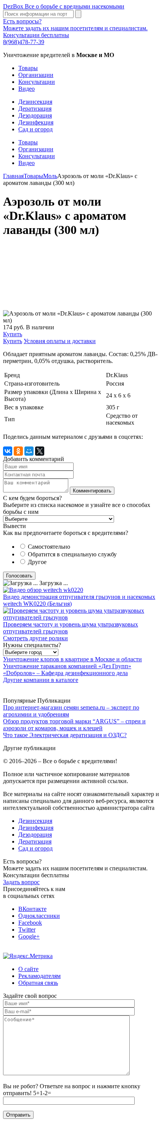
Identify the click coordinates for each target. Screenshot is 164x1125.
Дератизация (34, 108)
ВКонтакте (32, 909)
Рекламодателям (39, 976)
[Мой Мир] (29, 451)
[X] (39, 451)
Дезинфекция (35, 122)
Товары (28, 68)
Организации (35, 75)
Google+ (29, 936)
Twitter (26, 929)
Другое (37, 562)
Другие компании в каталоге (40, 680)
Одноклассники (39, 915)
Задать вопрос (21, 882)
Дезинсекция (35, 101)
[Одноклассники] (18, 451)
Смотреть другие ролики (35, 638)
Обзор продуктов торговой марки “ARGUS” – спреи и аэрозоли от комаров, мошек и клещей (74, 724)
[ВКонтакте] (7, 451)
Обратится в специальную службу (72, 554)
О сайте (28, 969)
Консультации (36, 81)
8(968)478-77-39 (23, 42)
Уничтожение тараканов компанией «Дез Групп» (67, 666)
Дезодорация (35, 115)
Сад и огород (35, 129)
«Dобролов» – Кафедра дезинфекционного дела (65, 673)
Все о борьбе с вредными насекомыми (63, 6)
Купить (12, 334)
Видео (26, 88)
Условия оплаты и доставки (60, 341)
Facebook (30, 922)
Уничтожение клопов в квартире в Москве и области (72, 659)
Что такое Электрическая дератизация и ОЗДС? (65, 735)
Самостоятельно (49, 546)
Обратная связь (38, 982)
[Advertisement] (82, 277)
